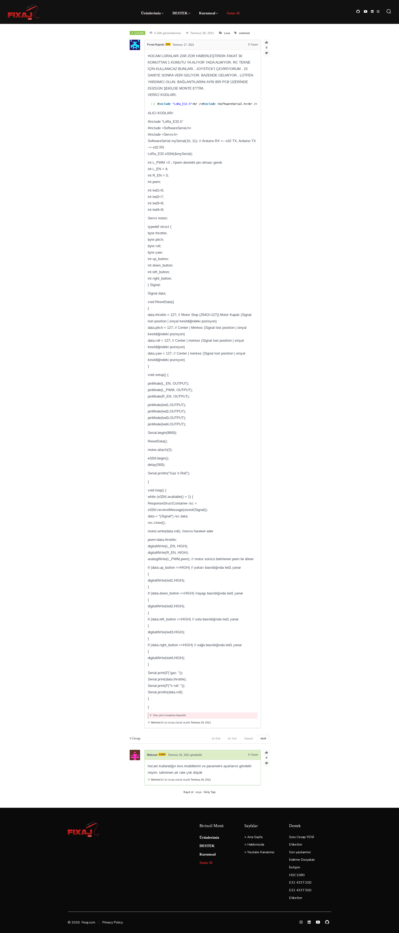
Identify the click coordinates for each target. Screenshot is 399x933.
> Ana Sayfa (253, 837)
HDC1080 (297, 875)
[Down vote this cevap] (266, 763)
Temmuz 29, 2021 (201, 722)
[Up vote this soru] (266, 42)
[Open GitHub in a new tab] (358, 11)
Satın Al (233, 13)
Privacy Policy (112, 922)
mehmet (244, 33)
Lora (227, 33)
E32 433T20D (300, 882)
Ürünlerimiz (151, 13)
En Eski (216, 738)
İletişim (294, 867)
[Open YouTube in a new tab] (365, 11)
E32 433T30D (300, 890)
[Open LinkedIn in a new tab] (372, 11)
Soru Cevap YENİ (301, 837)
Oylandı (248, 738)
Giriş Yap (210, 792)
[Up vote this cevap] (266, 752)
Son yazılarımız (300, 852)
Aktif (263, 738)
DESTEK (180, 13)
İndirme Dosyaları (302, 859)
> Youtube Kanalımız (259, 852)
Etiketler (295, 844)
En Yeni (232, 738)
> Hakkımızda (254, 844)
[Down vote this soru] (266, 53)
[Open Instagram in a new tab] (378, 11)
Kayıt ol (188, 792)
